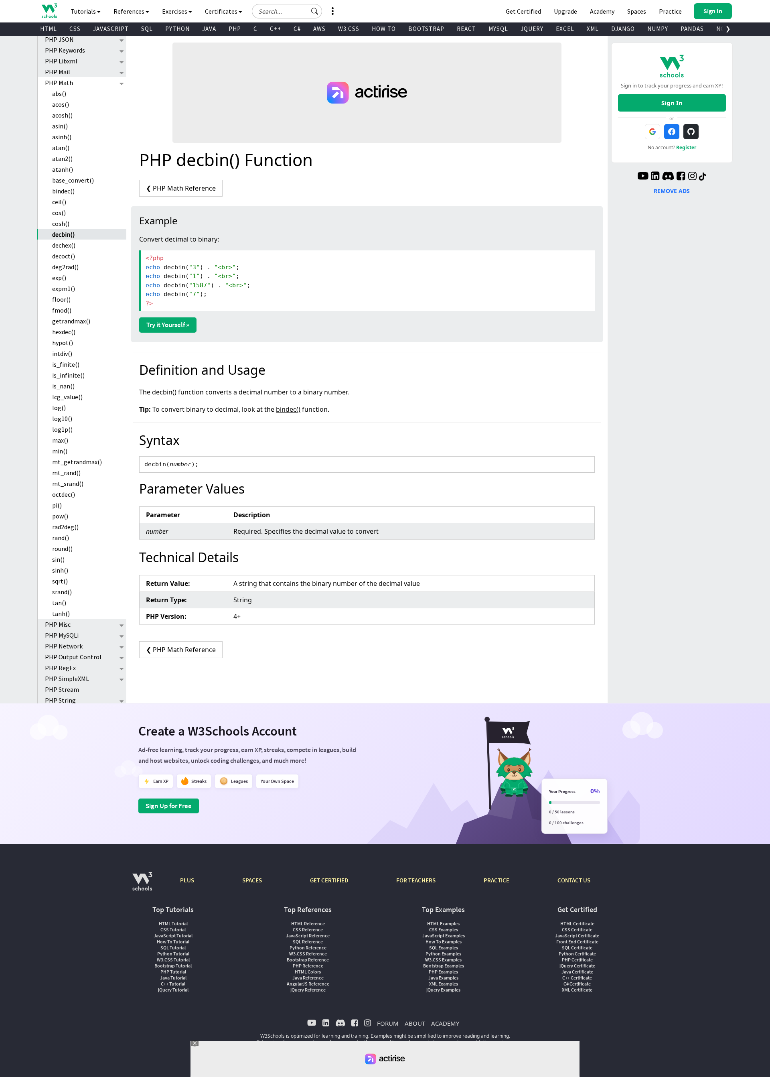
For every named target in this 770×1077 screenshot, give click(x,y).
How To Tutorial (173, 942)
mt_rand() (66, 473)
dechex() (63, 245)
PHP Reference (308, 966)
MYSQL (498, 29)
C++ (275, 29)
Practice (670, 11)
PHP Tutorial (173, 972)
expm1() (63, 288)
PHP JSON (59, 39)
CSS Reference (308, 930)
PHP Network (64, 646)
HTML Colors (308, 972)
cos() (59, 213)
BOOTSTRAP (426, 29)
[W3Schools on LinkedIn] (655, 177)
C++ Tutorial (173, 984)
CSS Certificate (577, 930)
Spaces (636, 11)
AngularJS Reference (308, 984)
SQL (147, 29)
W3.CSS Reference (308, 954)
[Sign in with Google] (652, 131)
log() (59, 408)
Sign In (672, 103)
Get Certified (523, 11)
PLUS (187, 880)
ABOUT (415, 1023)
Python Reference (308, 948)
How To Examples (444, 942)
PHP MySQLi (62, 635)
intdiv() (62, 354)
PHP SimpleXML (67, 679)
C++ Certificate (577, 978)
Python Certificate (577, 954)
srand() (62, 592)
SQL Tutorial (173, 948)
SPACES (252, 880)
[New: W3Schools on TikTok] (702, 177)
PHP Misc (58, 624)
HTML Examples (443, 924)
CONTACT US (573, 880)
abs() (59, 93)
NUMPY (657, 29)
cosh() (60, 223)
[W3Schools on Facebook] (681, 177)
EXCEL (565, 29)
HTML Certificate (577, 924)
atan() (60, 148)
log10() (62, 419)
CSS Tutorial (173, 930)
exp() (59, 278)
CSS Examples (443, 930)
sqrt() (60, 581)
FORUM (388, 1023)
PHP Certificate (577, 960)
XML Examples (443, 984)
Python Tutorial (173, 954)
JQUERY (532, 29)
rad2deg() (65, 527)
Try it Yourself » (167, 324)
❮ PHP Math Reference (181, 188)
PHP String (60, 700)
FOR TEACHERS (416, 880)
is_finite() (65, 364)
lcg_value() (67, 397)
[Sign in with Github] (691, 131)
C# (297, 29)
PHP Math (59, 83)
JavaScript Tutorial (173, 936)
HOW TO (384, 29)
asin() (60, 126)
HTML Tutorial (173, 924)
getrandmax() (71, 321)
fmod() (61, 310)
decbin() (63, 234)
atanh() (62, 169)
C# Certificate (577, 984)
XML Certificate (577, 990)
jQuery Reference (308, 990)
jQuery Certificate (577, 966)
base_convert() (73, 180)
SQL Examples (443, 948)
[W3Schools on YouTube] (642, 177)
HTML (48, 29)
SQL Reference (308, 942)
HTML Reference (308, 924)
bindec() (63, 191)
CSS (75, 29)
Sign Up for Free (169, 805)
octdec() (63, 494)
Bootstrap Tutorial (173, 966)
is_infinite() (68, 375)
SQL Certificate (577, 948)
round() (62, 549)
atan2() (62, 158)
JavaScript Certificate (577, 936)
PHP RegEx (60, 668)
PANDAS (692, 29)
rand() (60, 538)
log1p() (62, 429)
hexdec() (63, 332)
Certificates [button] (222, 11)
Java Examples (443, 978)
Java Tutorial (173, 978)
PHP (235, 29)
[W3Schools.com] (142, 885)
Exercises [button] (175, 11)
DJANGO (623, 29)
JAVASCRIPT (111, 29)
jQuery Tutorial (173, 990)
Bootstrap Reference (308, 960)
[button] (315, 11)
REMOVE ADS (672, 191)
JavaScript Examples (443, 936)
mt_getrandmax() (77, 462)
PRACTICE (496, 880)
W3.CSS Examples (443, 960)
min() (59, 451)
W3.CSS (348, 29)
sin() (58, 559)
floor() (61, 299)
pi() (57, 505)
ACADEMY (445, 1023)
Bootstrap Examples (443, 966)
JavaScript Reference (308, 936)
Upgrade (565, 11)
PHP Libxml (61, 61)
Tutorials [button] (84, 11)
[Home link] (49, 10)
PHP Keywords (65, 50)
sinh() (60, 570)
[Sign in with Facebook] (671, 131)
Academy (602, 11)
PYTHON (177, 29)
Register (686, 147)
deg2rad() (65, 267)
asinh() (61, 137)
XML (593, 29)
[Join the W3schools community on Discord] (668, 177)
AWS (319, 29)
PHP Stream (62, 689)
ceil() (59, 202)
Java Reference (308, 978)
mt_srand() (67, 484)
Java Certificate (577, 972)
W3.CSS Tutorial (173, 960)
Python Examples (443, 954)
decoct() (63, 256)
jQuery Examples (443, 990)
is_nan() (63, 386)
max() (60, 440)
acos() (60, 104)
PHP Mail (57, 72)
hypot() (62, 343)
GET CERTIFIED (329, 880)
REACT (466, 29)
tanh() (61, 614)
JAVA (209, 29)
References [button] (129, 11)
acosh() (62, 115)
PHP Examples (443, 972)
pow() (60, 516)
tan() (59, 603)
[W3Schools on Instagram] (692, 177)
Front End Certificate (577, 942)
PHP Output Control (73, 657)
